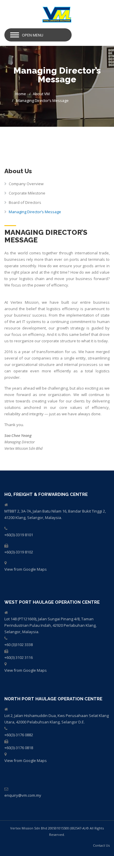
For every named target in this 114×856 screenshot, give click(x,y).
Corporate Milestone (27, 193)
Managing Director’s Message (35, 211)
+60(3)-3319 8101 (18, 534)
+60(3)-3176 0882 (18, 734)
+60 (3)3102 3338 (18, 644)
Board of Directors (25, 202)
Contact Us (101, 845)
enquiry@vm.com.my (22, 795)
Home (20, 93)
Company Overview (26, 183)
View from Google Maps (25, 569)
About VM (41, 93)
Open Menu (32, 35)
